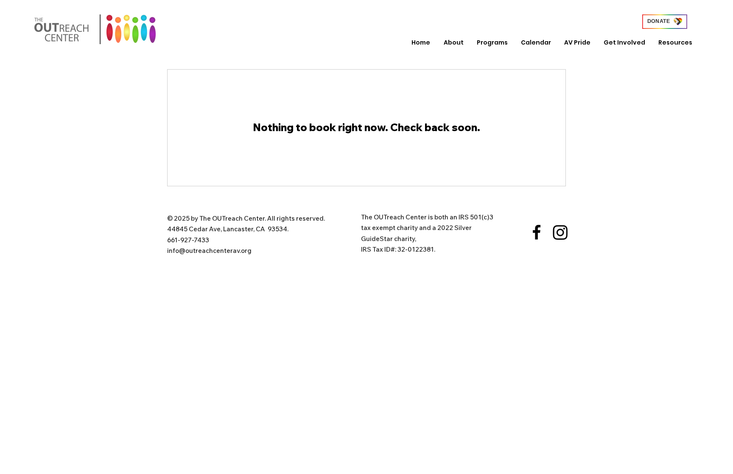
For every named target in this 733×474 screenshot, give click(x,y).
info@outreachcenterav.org (209, 251)
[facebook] (536, 232)
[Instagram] (560, 232)
